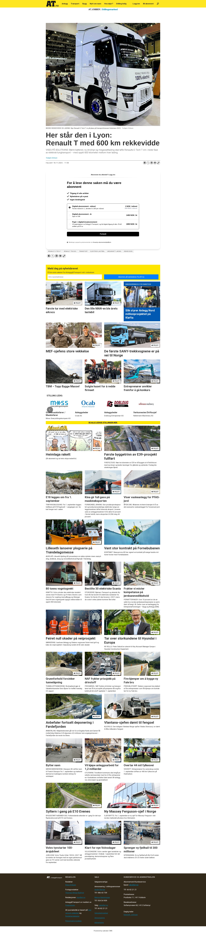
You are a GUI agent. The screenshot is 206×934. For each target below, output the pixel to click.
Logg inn (136, 4)
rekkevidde (128, 251)
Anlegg (65, 4)
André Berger (100, 890)
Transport (75, 4)
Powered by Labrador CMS (103, 931)
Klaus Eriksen (70, 885)
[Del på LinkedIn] (151, 162)
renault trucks (70, 251)
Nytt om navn (95, 4)
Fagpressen (70, 905)
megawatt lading (114, 251)
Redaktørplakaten (72, 916)
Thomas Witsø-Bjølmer (74, 893)
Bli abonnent (148, 4)
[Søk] (157, 3)
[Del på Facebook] (144, 162)
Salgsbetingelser (101, 913)
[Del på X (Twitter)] (148, 162)
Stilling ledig (121, 4)
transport (83, 251)
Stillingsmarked (110, 9)
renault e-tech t (54, 251)
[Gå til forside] (52, 4)
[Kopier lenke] (158, 162)
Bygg (84, 4)
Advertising (99, 922)
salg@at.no (103, 905)
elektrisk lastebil (97, 251)
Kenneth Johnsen (131, 915)
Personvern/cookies (73, 921)
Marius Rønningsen (102, 897)
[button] (50, 410)
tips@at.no (81, 897)
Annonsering (100, 918)
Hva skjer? (108, 4)
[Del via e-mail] (155, 162)
